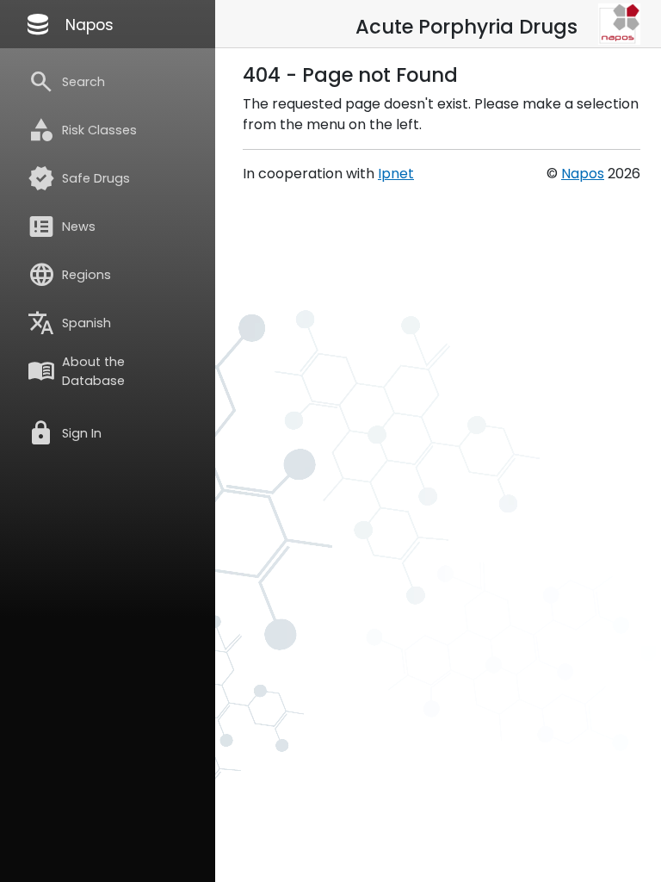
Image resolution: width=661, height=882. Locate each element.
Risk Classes (82, 130)
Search (66, 81)
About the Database (76, 371)
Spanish (69, 323)
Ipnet (396, 173)
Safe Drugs (79, 178)
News (62, 226)
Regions (69, 274)
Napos (69, 24)
